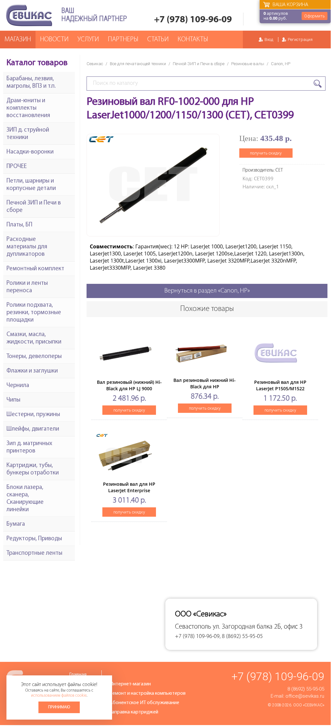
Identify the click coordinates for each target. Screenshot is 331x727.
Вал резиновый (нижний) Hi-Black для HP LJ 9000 (129, 385)
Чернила (17, 386)
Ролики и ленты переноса (27, 287)
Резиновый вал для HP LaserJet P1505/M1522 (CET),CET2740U (280, 388)
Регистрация (300, 39)
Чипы (13, 400)
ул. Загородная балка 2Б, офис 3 (258, 626)
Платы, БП (19, 225)
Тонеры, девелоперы (34, 357)
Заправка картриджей (133, 712)
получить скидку (266, 153)
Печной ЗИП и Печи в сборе (198, 63)
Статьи (158, 39)
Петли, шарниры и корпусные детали (31, 185)
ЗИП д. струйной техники (27, 134)
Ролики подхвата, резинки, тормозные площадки (33, 312)
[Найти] (318, 84)
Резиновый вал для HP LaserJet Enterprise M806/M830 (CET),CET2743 (129, 490)
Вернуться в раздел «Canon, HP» (207, 291)
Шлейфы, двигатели (32, 429)
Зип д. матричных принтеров (29, 447)
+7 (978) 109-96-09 (193, 20)
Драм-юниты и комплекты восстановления (28, 108)
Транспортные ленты (34, 553)
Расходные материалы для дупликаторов (26, 246)
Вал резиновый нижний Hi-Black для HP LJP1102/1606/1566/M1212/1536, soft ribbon (206, 390)
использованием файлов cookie (59, 695)
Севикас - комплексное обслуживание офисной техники (29, 15)
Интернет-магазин (130, 684)
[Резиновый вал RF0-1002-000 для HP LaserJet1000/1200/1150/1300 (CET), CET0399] (153, 231)
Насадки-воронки (30, 152)
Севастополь (193, 626)
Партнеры (123, 39)
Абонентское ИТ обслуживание (144, 702)
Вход (268, 39)
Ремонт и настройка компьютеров (147, 693)
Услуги (88, 39)
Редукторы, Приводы (34, 539)
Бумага (15, 524)
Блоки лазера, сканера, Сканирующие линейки (25, 498)
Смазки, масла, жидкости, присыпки (33, 338)
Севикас (95, 63)
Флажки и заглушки (32, 371)
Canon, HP (280, 63)
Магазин (18, 39)
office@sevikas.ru (304, 696)
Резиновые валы (247, 63)
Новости (54, 39)
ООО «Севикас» (308, 705)
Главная (78, 674)
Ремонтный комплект (35, 269)
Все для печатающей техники (138, 63)
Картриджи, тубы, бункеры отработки (32, 469)
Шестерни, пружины (33, 415)
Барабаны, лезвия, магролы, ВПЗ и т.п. (31, 82)
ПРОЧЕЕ (16, 167)
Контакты (193, 39)
